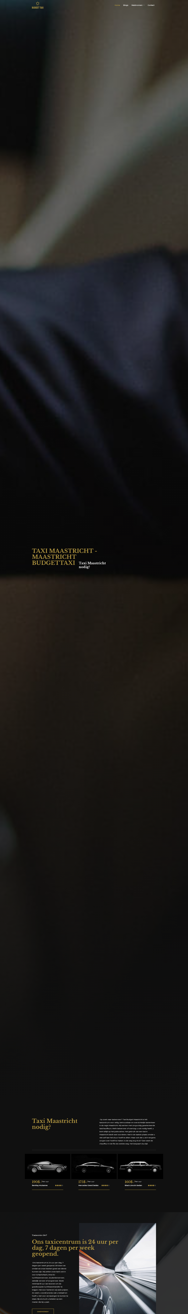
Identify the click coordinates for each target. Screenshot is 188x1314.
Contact (151, 5)
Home (117, 5)
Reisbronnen (137, 5)
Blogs (125, 5)
